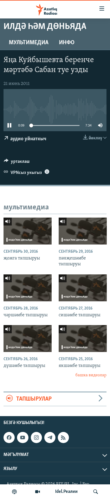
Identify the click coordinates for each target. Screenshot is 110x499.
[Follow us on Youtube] (22, 437)
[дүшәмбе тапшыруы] (28, 338)
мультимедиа (28, 43)
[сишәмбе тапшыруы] (83, 287)
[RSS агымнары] (63, 437)
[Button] (17, 162)
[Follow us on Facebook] (9, 437)
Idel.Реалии (66, 491)
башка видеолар (90, 375)
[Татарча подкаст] (14, 491)
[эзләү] (95, 491)
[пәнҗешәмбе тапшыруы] (83, 231)
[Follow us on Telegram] (49, 437)
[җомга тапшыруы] (28, 231)
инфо (67, 43)
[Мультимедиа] (37, 491)
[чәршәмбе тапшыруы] (28, 287)
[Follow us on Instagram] (36, 437)
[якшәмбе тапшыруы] (83, 338)
